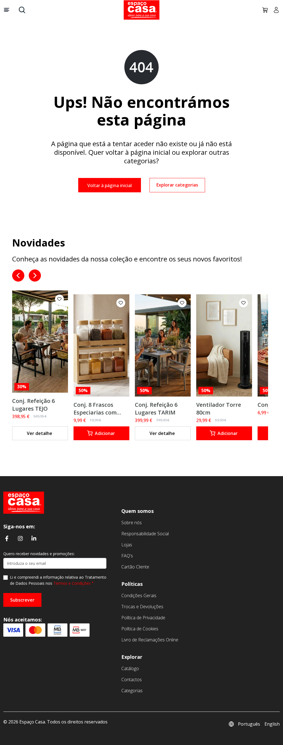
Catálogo (130, 668)
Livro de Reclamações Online (149, 640)
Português (249, 724)
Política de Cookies (139, 629)
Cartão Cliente (135, 567)
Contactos (131, 679)
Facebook (6, 538)
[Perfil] (274, 9)
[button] (59, 299)
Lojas (126, 545)
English (272, 724)
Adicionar (105, 433)
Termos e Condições (72, 583)
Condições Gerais (138, 595)
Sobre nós (131, 523)
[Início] (23, 502)
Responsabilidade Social (145, 534)
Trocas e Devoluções (142, 607)
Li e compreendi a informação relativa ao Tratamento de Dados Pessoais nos (58, 580)
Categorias (132, 691)
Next (35, 275)
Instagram (20, 538)
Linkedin (33, 538)
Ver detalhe (39, 433)
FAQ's (127, 556)
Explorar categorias (177, 185)
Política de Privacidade (143, 618)
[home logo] (141, 10)
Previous (18, 275)
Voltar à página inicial (109, 185)
